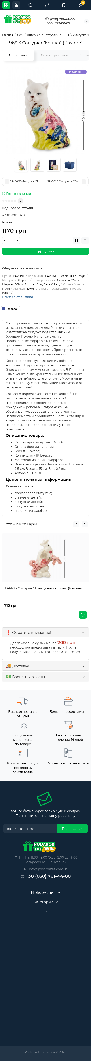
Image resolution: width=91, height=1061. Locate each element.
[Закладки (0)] (63, 5)
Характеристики (54, 55)
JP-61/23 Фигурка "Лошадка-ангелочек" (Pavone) (43, 588)
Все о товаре (18, 55)
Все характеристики (17, 297)
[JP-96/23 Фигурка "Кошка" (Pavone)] (45, 110)
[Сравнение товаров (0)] (47, 5)
